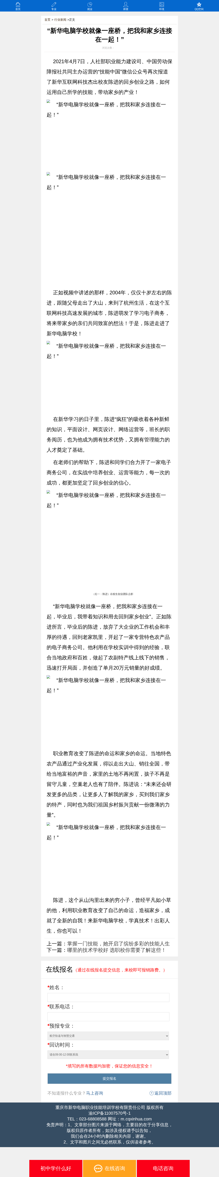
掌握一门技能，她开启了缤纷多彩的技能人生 (118, 943)
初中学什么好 (55, 1168)
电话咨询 (163, 1168)
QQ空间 (199, 9)
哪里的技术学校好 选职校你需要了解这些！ (116, 950)
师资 (125, 9)
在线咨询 (115, 1168)
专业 (53, 9)
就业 (89, 9)
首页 (18, 9)
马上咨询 (94, 1093)
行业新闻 (60, 19)
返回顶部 (163, 1093)
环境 (161, 9)
